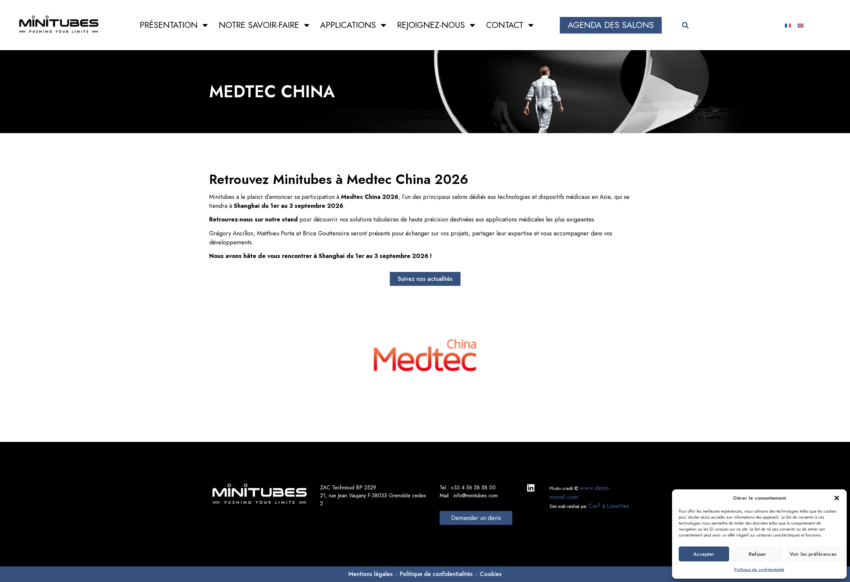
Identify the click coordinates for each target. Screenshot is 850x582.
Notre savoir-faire (259, 25)
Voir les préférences (813, 554)
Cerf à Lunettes (608, 506)
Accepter (703, 554)
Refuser (757, 554)
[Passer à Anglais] (800, 25)
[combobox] (720, 25)
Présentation (169, 25)
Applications (348, 25)
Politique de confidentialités (436, 574)
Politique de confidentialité (759, 570)
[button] (836, 498)
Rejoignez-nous (431, 25)
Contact (504, 25)
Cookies (491, 574)
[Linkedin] (531, 488)
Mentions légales (370, 574)
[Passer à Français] (788, 25)
